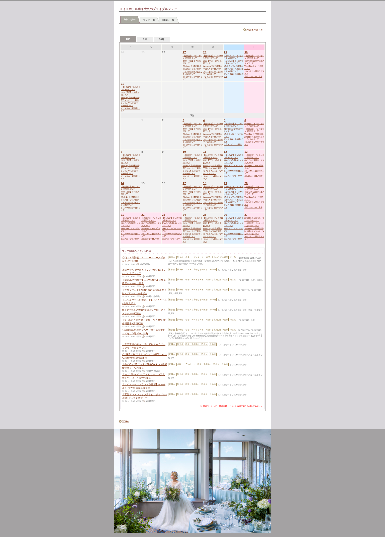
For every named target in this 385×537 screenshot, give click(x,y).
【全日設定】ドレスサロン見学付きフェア (192, 57)
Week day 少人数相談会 (192, 66)
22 (143, 214)
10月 (161, 39)
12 (225, 151)
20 (246, 183)
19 (225, 183)
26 (225, 214)
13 (246, 151)
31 (122, 83)
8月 (128, 38)
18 (204, 183)
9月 (145, 39)
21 (122, 214)
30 (246, 52)
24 (184, 214)
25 (204, 214)
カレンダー (130, 19)
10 (184, 151)
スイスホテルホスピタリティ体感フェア (192, 73)
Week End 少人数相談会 (233, 66)
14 (122, 183)
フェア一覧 (149, 20)
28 (204, 52)
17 (184, 183)
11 (204, 151)
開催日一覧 (168, 20)
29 (225, 52)
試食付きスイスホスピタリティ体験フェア (233, 57)
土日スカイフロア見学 (253, 76)
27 (184, 52)
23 (163, 214)
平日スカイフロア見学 (192, 69)
